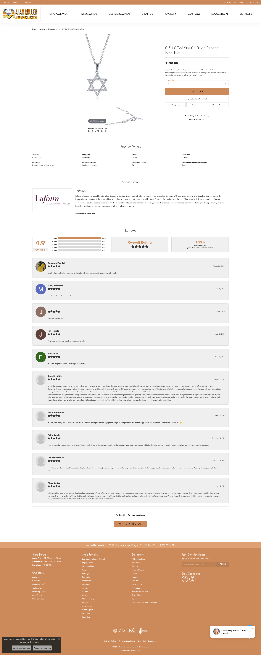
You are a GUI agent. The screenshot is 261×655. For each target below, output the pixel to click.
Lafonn (134, 157)
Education (219, 14)
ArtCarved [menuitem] (136, 562)
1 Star (54, 250)
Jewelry (170, 14)
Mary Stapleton (55, 285)
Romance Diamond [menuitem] (140, 591)
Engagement (59, 14)
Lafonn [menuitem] (134, 577)
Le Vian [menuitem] (135, 580)
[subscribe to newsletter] (222, 564)
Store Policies (37, 595)
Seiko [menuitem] (134, 598)
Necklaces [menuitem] (86, 580)
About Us (36, 577)
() (104, 238)
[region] (97, 79)
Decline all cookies (21, 648)
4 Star (54, 241)
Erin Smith (53, 353)
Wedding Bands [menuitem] (88, 566)
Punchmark (135, 651)
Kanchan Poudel (56, 262)
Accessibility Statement (147, 641)
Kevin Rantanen (56, 412)
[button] (227, 2)
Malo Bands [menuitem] (137, 584)
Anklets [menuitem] (85, 587)
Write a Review (130, 524)
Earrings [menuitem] (85, 573)
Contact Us (36, 580)
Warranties (217, 105)
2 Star (54, 247)
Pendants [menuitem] (86, 584)
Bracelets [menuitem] (86, 577)
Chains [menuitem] (85, 595)
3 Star (54, 244)
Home (34, 29)
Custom (194, 14)
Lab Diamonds (119, 14)
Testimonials (37, 587)
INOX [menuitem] (134, 573)
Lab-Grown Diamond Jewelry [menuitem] (94, 559)
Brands (147, 14)
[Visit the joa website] (143, 630)
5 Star (54, 238)
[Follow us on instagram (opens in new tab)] (192, 579)
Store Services (38, 598)
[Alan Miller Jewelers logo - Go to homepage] (21, 14)
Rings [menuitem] (84, 569)
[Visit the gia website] (119, 630)
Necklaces (51, 29)
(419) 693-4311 (97, 131)
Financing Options (39, 591)
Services (246, 14)
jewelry (42, 29)
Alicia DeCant (54, 482)
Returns (195, 105)
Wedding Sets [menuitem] (87, 609)
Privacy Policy (110, 641)
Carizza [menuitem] (135, 566)
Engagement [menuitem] (87, 562)
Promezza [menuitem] (136, 587)
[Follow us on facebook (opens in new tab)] (185, 579)
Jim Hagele (53, 330)
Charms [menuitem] (85, 591)
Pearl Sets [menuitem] (86, 616)
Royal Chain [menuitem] (137, 595)
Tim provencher (56, 457)
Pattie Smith (54, 434)
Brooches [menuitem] (86, 613)
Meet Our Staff (38, 584)
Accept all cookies (42, 648)
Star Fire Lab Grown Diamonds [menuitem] (144, 602)
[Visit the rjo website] (132, 630)
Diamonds (89, 14)
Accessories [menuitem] (87, 606)
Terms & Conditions (127, 641)
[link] (6, 2)
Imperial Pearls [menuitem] (138, 569)
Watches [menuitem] (85, 602)
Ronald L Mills (55, 376)
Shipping (175, 105)
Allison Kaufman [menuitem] (138, 559)
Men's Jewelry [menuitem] (88, 598)
